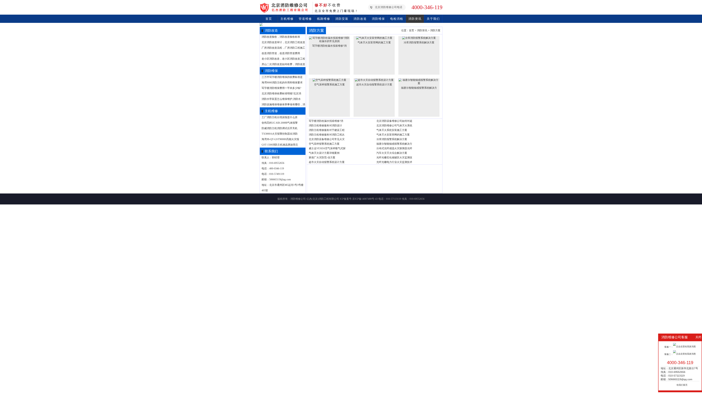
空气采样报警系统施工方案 (324, 143)
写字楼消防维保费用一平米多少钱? (281, 88)
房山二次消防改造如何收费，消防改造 (283, 64)
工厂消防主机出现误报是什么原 (279, 117)
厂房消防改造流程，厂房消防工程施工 (283, 47)
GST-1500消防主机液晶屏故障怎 (280, 144)
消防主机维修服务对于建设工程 (327, 130)
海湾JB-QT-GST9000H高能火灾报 (280, 139)
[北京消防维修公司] (285, 11)
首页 (268, 18)
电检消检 (396, 18)
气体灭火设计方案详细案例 (324, 153)
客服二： (668, 354)
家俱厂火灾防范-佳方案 (322, 157)
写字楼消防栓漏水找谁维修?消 (326, 121)
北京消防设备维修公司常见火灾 (327, 139)
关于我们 (433, 18)
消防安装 (341, 18)
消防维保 (378, 18)
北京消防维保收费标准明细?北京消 (281, 93)
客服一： (668, 347)
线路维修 (323, 18)
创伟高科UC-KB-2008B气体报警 (280, 122)
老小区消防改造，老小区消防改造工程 (283, 58)
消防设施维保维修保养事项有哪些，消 (283, 104)
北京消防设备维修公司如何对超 (394, 121)
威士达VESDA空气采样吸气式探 (327, 148)
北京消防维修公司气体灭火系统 (394, 125)
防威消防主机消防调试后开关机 (279, 128)
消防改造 (360, 18)
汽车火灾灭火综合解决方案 (391, 153)
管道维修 (305, 18)
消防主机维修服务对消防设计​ (325, 125)
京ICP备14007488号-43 (365, 199)
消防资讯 (415, 18)
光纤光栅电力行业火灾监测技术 (394, 162)
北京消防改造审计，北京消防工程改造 (283, 42)
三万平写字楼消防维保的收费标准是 (282, 77)
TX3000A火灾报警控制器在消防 (280, 133)
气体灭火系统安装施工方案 (391, 130)
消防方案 (435, 30)
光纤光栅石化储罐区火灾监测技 (394, 157)
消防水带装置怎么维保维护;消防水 (281, 99)
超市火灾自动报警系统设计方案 (327, 162)
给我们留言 (682, 385)
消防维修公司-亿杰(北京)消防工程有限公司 (314, 199)
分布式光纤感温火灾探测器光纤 (394, 148)
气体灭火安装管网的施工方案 (393, 134)
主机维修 (287, 18)
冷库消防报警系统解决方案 (391, 139)
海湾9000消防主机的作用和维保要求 (282, 82)
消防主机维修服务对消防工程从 (327, 134)
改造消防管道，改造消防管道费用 (281, 53)
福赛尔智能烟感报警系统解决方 (394, 143)
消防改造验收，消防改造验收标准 (281, 36)
